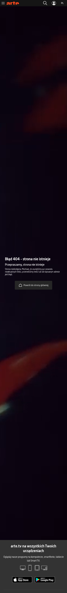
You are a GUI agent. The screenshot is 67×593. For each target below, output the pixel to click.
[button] (45, 3)
